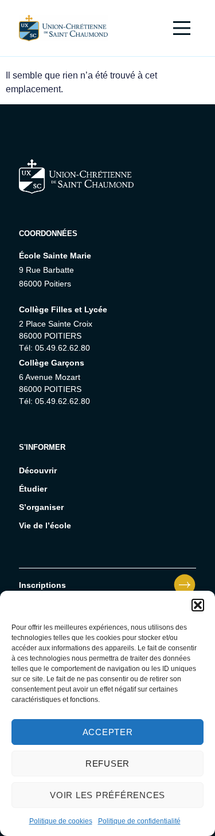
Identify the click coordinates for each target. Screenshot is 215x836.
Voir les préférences (107, 795)
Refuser (107, 763)
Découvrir (38, 470)
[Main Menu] (181, 28)
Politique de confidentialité (139, 821)
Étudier (33, 488)
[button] (198, 605)
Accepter (108, 732)
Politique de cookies (60, 821)
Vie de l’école (45, 525)
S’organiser (41, 507)
